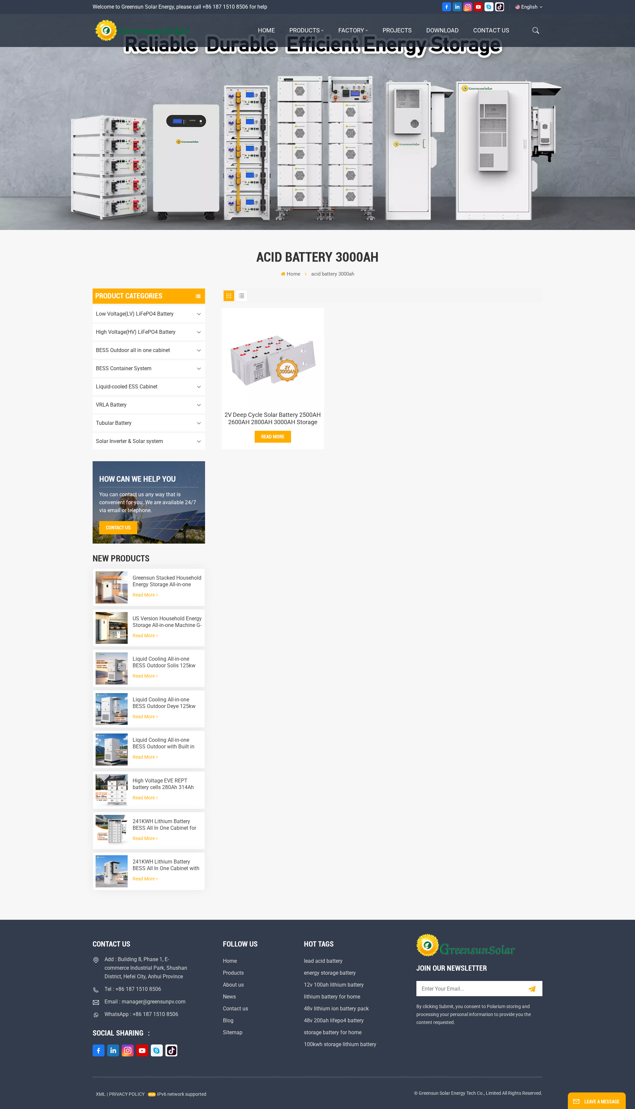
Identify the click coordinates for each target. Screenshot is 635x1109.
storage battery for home (332, 1032)
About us (233, 985)
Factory (351, 30)
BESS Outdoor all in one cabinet (133, 350)
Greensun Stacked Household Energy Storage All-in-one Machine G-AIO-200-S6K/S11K (167, 581)
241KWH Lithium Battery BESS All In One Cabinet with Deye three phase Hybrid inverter (166, 865)
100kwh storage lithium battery (340, 1044)
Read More (144, 595)
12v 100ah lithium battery (334, 985)
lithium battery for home (332, 997)
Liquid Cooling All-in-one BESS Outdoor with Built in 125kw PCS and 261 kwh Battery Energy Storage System (163, 743)
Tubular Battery (114, 423)
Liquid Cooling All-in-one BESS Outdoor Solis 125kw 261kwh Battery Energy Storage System (164, 662)
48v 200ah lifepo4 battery (334, 1020)
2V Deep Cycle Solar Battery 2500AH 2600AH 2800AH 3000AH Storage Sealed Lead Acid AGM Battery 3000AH (273, 418)
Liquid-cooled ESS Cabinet (126, 386)
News (229, 997)
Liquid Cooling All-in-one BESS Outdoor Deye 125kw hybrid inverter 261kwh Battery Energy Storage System (164, 703)
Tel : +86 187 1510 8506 (133, 989)
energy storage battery (330, 973)
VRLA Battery (111, 405)
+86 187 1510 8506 (225, 7)
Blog (228, 1020)
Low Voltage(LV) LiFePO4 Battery (135, 314)
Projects (397, 30)
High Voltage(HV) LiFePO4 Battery (136, 332)
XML (101, 1094)
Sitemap (232, 1032)
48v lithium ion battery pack (336, 1008)
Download (442, 30)
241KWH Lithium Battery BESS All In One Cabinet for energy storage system (164, 824)
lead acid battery (323, 961)
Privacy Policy (127, 1094)
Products (304, 30)
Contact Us (118, 528)
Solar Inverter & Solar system (129, 441)
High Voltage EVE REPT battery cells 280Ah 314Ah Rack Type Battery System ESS (163, 784)
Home (266, 30)
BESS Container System (123, 368)
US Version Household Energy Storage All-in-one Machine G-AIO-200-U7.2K (167, 622)
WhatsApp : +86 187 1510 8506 (141, 1014)
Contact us (491, 30)
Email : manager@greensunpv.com (145, 1001)
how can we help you (137, 479)
